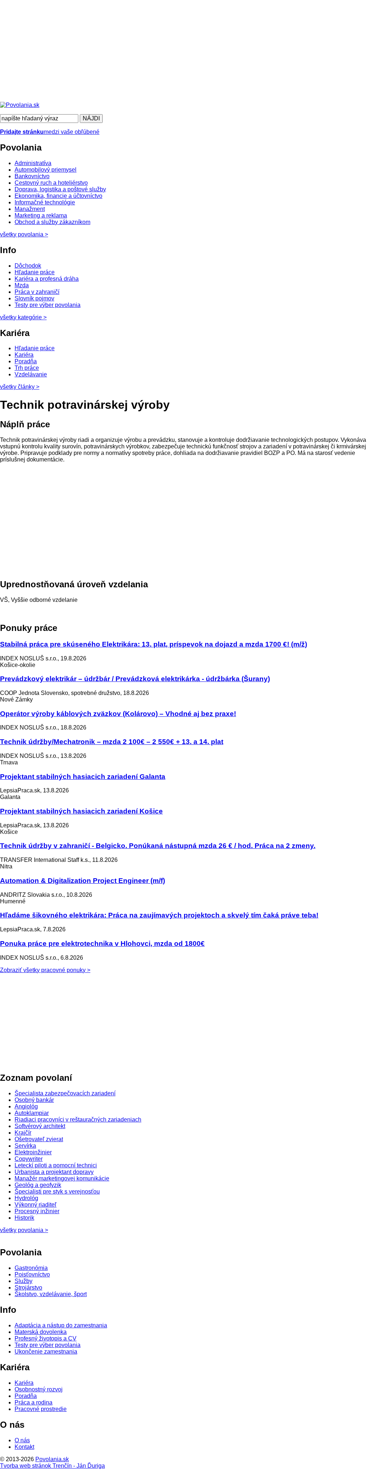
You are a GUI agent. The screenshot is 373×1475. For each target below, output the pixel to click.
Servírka (25, 1146)
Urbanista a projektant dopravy (54, 1172)
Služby (23, 1281)
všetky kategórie (23, 317)
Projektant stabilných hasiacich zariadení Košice (81, 811)
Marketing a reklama (41, 215)
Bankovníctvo (32, 176)
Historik (24, 1218)
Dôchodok (28, 266)
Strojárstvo (28, 1287)
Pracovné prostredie (41, 1409)
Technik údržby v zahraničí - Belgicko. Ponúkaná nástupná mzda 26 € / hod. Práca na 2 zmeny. (157, 846)
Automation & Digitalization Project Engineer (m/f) (82, 880)
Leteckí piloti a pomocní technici (56, 1165)
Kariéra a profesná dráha (47, 279)
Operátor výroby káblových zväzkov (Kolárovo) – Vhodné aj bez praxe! (118, 713)
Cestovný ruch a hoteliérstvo (51, 183)
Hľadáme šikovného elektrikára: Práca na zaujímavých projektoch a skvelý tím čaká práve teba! (159, 915)
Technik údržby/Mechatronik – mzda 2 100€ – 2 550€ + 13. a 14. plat (111, 742)
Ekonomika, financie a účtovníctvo (58, 196)
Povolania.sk (52, 1459)
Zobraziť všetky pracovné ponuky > (45, 970)
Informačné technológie (45, 202)
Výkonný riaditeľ (35, 1205)
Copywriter (29, 1159)
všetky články (19, 387)
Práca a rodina (33, 1402)
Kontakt (24, 1447)
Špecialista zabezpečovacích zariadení (65, 1093)
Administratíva (33, 163)
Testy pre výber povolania (48, 305)
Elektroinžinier (33, 1152)
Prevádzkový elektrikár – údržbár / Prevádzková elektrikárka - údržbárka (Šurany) (135, 679)
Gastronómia (31, 1268)
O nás (22, 1440)
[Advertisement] (186, 51)
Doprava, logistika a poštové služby (60, 189)
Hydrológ (26, 1198)
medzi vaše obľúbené (49, 132)
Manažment (30, 209)
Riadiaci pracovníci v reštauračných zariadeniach (78, 1119)
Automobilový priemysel (45, 170)
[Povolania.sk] (19, 105)
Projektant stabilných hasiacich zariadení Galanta (82, 776)
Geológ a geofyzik (38, 1185)
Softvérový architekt (40, 1126)
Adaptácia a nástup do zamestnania (61, 1325)
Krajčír (23, 1133)
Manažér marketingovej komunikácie (62, 1178)
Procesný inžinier (37, 1211)
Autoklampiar (32, 1113)
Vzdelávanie (31, 374)
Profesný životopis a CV (45, 1338)
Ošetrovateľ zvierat (39, 1139)
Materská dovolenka (41, 1332)
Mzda (22, 285)
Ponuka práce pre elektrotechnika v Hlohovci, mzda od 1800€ (102, 943)
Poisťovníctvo (32, 1274)
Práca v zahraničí (37, 292)
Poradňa (26, 361)
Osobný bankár (34, 1100)
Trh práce (27, 368)
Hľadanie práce (35, 272)
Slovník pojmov (34, 298)
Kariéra (24, 355)
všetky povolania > (24, 1230)
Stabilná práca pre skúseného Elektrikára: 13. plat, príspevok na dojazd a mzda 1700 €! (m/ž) (153, 644)
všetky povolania (24, 234)
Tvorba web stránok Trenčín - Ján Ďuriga (52, 1466)
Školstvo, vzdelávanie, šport (51, 1294)
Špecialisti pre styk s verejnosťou (57, 1191)
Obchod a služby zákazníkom (52, 222)
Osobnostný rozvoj (39, 1389)
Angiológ (26, 1106)
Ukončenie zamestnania (46, 1351)
